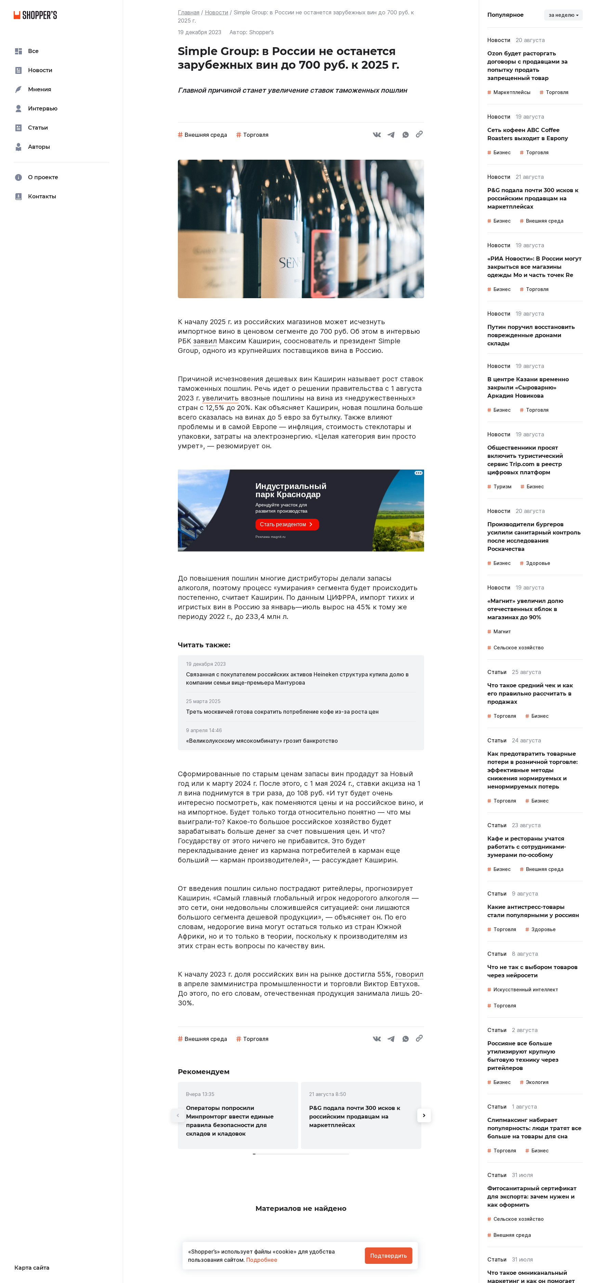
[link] (301, 678)
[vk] (377, 136)
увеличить (220, 398)
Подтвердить (388, 1255)
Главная (188, 12)
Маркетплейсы (512, 92)
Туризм (502, 486)
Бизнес (502, 152)
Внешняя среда (206, 134)
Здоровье (538, 563)
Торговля (255, 134)
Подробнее (261, 1259)
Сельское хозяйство (519, 647)
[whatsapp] (406, 136)
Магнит (502, 631)
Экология (537, 1082)
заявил (205, 341)
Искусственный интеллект (526, 989)
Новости (216, 12)
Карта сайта (32, 1268)
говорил (409, 974)
